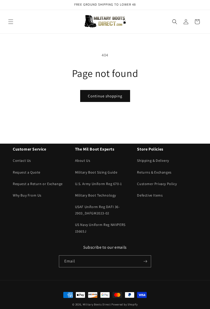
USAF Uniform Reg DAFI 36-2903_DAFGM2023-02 (97, 209)
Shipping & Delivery (153, 160)
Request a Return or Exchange (38, 183)
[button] (10, 21)
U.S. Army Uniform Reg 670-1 (98, 183)
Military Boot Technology (95, 195)
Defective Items (150, 195)
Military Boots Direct (97, 304)
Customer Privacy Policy (157, 183)
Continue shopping (105, 96)
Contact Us (22, 160)
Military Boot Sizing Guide (96, 172)
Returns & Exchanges (154, 172)
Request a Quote (26, 172)
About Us (82, 160)
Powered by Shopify (124, 304)
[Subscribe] (145, 261)
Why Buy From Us (27, 195)
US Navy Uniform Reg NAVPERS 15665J (100, 227)
